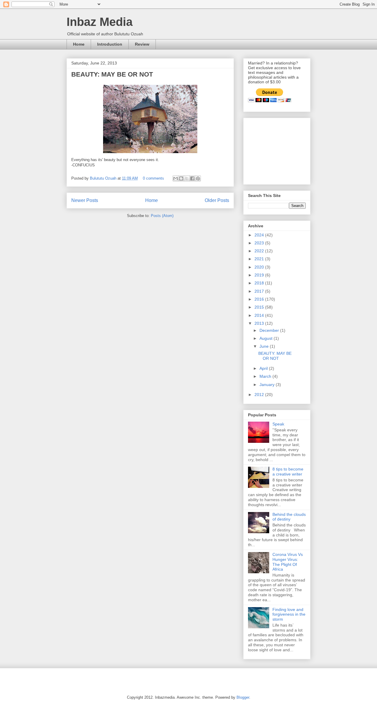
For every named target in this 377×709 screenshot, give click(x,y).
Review (142, 44)
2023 (259, 243)
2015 (259, 307)
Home (79, 44)
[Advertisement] (277, 149)
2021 (259, 258)
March (265, 376)
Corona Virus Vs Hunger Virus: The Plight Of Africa (287, 561)
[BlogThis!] (181, 178)
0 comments (153, 178)
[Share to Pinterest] (198, 178)
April (264, 368)
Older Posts (217, 200)
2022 (259, 251)
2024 (259, 235)
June (264, 346)
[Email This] (175, 178)
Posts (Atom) (162, 215)
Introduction (109, 44)
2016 (259, 299)
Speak (278, 424)
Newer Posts (84, 200)
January (267, 384)
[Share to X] (187, 178)
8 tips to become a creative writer (287, 471)
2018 (259, 283)
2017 (259, 291)
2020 (259, 267)
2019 (259, 275)
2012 (259, 394)
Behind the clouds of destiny (289, 517)
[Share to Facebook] (192, 178)
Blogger (243, 697)
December (269, 330)
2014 (259, 315)
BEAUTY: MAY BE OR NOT (112, 74)
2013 (259, 323)
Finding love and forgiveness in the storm (288, 614)
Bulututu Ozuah (104, 178)
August (266, 338)
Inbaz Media (100, 21)
